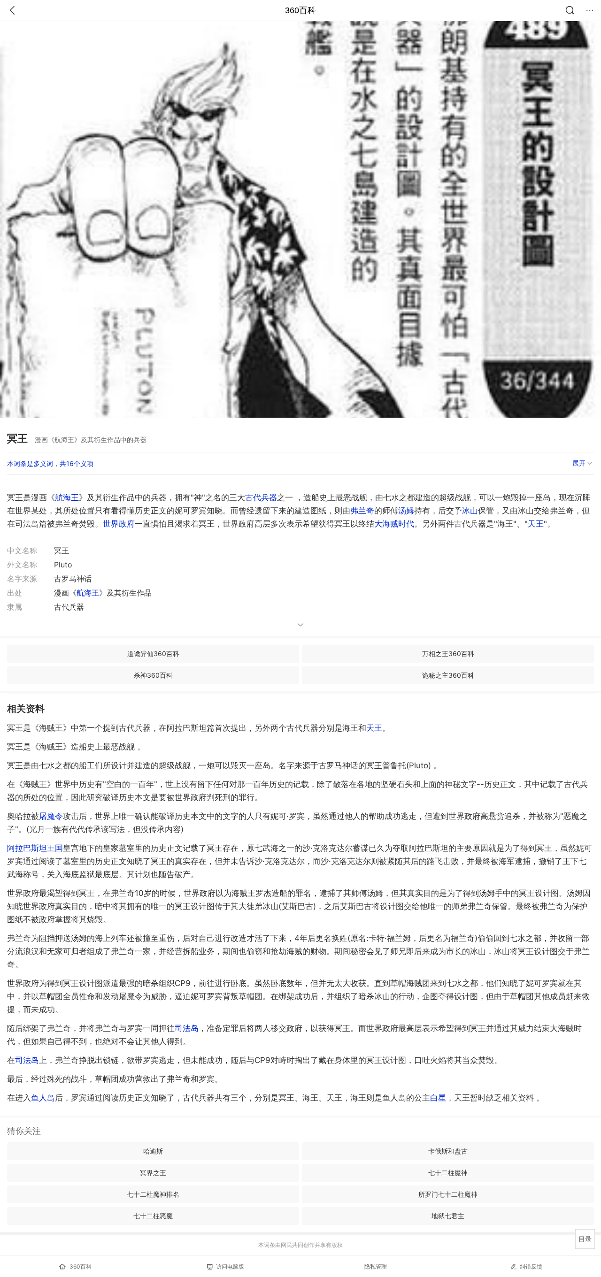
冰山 (470, 510)
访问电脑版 (230, 1266)
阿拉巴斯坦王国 (35, 848)
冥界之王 (153, 1173)
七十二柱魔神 (448, 1173)
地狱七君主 (447, 1216)
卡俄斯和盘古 (448, 1151)
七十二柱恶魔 (153, 1216)
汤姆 (406, 510)
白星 (438, 1097)
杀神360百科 (153, 675)
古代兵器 (261, 497)
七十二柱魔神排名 (153, 1194)
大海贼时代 (394, 523)
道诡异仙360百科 (153, 654)
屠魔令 (51, 816)
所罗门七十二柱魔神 (448, 1194)
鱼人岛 (43, 1097)
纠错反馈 (531, 1266)
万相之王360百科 (448, 654)
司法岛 (187, 1028)
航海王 (67, 497)
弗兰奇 (362, 510)
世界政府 (119, 523)
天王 (536, 523)
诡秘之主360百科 (448, 675)
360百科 (300, 10)
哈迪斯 (153, 1151)
